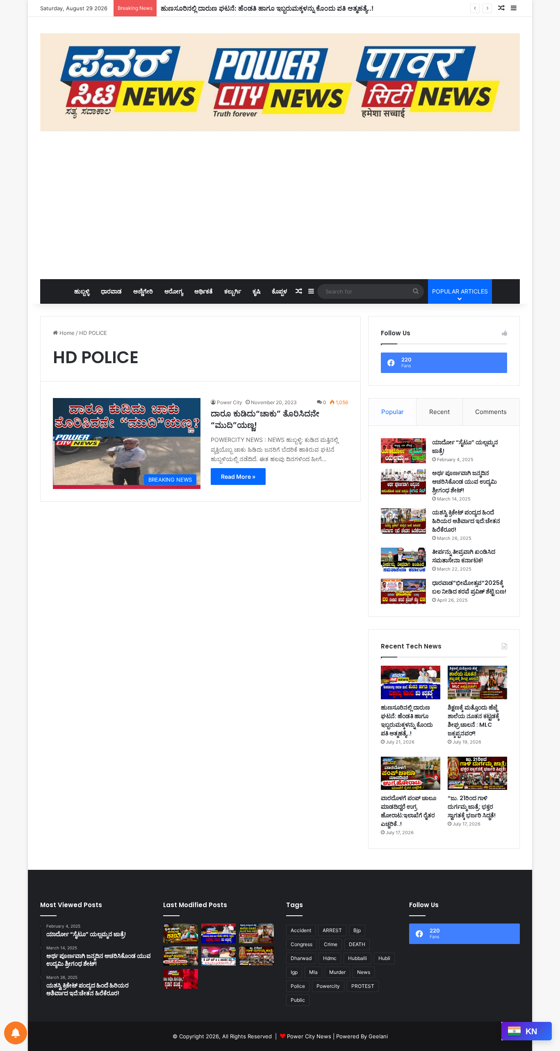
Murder (337, 972)
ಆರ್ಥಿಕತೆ (203, 291)
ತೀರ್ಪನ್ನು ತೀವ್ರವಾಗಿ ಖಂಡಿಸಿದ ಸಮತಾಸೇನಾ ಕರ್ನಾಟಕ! (463, 556)
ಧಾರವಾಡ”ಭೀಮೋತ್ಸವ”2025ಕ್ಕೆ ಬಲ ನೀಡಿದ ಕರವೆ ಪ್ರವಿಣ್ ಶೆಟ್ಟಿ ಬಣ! (469, 587)
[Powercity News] (280, 82)
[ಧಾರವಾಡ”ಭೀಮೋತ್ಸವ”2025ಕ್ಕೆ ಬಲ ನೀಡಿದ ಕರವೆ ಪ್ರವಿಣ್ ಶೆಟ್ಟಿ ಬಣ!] (403, 591)
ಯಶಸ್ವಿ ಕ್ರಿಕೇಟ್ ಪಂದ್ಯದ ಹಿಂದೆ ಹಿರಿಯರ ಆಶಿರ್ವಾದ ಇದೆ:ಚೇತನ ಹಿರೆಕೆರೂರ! (466, 521)
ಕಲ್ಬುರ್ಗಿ (232, 291)
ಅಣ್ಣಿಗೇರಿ (143, 291)
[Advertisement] (280, 205)
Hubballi (357, 958)
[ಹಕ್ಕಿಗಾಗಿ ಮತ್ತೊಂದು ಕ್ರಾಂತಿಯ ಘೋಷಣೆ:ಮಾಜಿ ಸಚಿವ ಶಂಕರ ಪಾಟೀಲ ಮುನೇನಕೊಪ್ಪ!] (180, 933)
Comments (491, 412)
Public (298, 1000)
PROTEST (362, 986)
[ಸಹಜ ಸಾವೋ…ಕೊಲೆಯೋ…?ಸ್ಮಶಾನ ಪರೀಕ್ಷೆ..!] (180, 979)
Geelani (378, 1036)
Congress (301, 944)
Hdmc (330, 958)
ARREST (332, 930)
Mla (313, 972)
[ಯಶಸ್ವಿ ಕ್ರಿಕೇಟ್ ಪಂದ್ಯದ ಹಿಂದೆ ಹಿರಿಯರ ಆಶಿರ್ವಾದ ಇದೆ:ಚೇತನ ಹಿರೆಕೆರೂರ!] (403, 521)
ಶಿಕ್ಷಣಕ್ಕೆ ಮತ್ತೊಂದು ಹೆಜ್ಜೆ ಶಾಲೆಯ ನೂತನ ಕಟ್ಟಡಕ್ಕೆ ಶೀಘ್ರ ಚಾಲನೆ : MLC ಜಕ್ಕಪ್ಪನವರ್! (473, 720)
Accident (301, 930)
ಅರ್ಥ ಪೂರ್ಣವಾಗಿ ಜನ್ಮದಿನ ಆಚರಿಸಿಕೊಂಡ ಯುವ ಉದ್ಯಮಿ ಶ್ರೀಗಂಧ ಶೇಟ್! (464, 481)
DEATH (357, 944)
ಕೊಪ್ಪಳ (279, 291)
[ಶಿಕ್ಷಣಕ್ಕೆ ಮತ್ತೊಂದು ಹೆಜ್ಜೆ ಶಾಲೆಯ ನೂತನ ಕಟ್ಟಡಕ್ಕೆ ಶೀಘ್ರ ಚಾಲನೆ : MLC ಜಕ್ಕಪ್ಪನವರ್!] (477, 682)
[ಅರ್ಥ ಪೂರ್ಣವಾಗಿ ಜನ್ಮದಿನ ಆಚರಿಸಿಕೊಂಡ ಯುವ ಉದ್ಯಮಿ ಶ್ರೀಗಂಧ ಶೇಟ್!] (403, 481)
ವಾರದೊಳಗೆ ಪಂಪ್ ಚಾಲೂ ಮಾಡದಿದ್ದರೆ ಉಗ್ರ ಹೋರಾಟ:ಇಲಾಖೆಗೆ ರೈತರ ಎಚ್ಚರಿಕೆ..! (408, 811)
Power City (229, 402)
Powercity (328, 986)
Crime (330, 944)
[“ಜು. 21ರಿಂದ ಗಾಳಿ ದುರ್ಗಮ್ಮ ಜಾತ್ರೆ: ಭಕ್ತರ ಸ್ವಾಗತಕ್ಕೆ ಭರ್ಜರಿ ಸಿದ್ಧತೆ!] (477, 773)
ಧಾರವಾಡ (111, 291)
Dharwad (301, 958)
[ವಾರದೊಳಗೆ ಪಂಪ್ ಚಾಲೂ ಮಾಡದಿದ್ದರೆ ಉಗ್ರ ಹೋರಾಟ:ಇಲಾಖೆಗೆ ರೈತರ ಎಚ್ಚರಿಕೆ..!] (410, 773)
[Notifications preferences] (15, 1032)
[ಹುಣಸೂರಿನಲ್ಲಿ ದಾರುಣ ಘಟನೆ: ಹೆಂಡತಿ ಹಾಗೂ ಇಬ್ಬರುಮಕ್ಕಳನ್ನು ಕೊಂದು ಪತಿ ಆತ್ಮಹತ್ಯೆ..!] (410, 682)
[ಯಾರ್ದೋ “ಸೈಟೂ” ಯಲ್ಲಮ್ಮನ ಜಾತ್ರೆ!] (403, 451)
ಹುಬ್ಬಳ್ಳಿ (81, 291)
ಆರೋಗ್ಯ (173, 291)
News (363, 972)
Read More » (238, 476)
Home (66, 333)
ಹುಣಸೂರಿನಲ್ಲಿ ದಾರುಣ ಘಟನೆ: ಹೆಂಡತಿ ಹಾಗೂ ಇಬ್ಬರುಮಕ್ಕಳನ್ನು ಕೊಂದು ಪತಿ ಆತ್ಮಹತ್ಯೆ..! (267, 8)
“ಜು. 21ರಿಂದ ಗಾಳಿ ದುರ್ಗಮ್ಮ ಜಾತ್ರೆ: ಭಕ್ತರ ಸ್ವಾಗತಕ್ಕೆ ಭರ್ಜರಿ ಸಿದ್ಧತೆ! (472, 806)
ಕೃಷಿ (256, 291)
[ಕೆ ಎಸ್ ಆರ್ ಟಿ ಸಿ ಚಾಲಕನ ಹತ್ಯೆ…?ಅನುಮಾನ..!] (218, 956)
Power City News (309, 1036)
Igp (294, 972)
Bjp (357, 930)
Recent (439, 412)
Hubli (384, 958)
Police (298, 986)
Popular (392, 412)
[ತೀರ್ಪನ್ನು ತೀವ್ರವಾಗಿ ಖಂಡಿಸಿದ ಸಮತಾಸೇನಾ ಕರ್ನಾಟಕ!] (403, 560)
